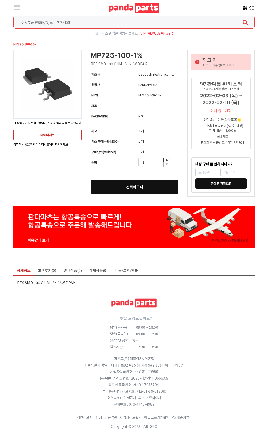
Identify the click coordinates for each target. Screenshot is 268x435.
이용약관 (110, 417)
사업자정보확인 (131, 417)
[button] (166, 160)
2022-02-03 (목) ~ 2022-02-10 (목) (221, 99)
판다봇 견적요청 (221, 183)
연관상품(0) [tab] (73, 270)
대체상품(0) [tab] (98, 270)
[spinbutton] (154, 162)
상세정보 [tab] (24, 270)
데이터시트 (47, 135)
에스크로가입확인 (156, 417)
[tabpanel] (134, 282)
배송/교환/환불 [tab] (126, 270)
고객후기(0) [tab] (47, 270)
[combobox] (134, 22)
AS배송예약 (180, 417)
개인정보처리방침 (89, 417)
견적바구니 (134, 187)
